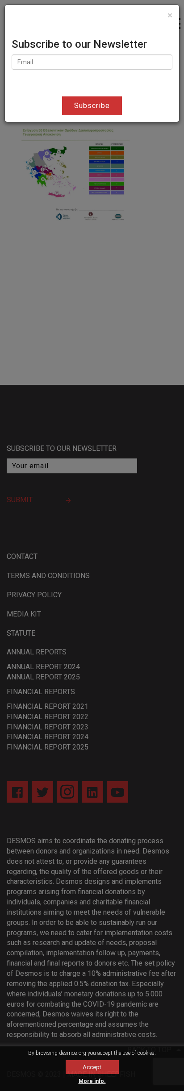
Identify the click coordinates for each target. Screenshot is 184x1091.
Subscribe (92, 105)
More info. (92, 1081)
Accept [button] (92, 1067)
